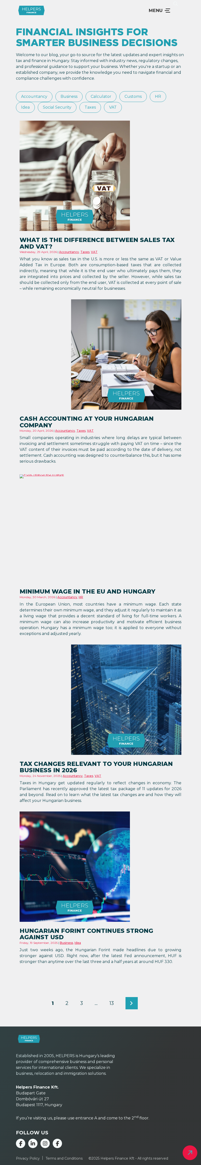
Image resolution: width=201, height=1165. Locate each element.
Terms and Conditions (64, 1158)
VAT (113, 107)
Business (69, 96)
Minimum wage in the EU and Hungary (87, 591)
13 (111, 1003)
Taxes (90, 107)
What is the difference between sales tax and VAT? (97, 243)
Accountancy (34, 96)
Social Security (57, 107)
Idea (25, 107)
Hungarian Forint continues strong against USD (86, 934)
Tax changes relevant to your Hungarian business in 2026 (96, 767)
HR (158, 96)
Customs (133, 96)
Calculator (101, 96)
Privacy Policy (28, 1158)
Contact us (190, 1152)
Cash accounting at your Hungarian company (87, 422)
